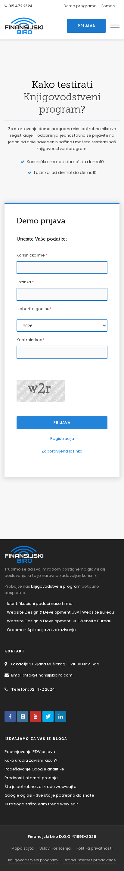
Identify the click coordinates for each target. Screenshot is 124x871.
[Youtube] (35, 716)
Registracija (62, 438)
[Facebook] (10, 716)
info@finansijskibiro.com (42, 675)
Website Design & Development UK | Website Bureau (59, 621)
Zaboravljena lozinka (62, 451)
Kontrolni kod (30, 340)
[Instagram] (22, 716)
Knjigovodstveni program (33, 860)
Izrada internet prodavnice (90, 860)
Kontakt (15, 651)
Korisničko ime (32, 255)
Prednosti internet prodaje (31, 778)
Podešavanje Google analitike (34, 769)
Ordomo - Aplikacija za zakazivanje (41, 630)
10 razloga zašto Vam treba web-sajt (41, 804)
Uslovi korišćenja (55, 848)
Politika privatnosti (94, 848)
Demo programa (80, 5)
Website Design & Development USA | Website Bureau (60, 612)
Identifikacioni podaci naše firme (40, 603)
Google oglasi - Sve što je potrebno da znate (49, 795)
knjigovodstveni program (61, 148)
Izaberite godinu (34, 309)
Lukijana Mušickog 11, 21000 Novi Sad (55, 664)
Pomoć (108, 5)
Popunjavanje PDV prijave (30, 751)
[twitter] (48, 716)
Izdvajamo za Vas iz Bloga (36, 739)
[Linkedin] (60, 716)
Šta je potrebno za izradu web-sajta (40, 786)
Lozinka (25, 282)
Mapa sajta (22, 848)
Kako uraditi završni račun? (31, 760)
